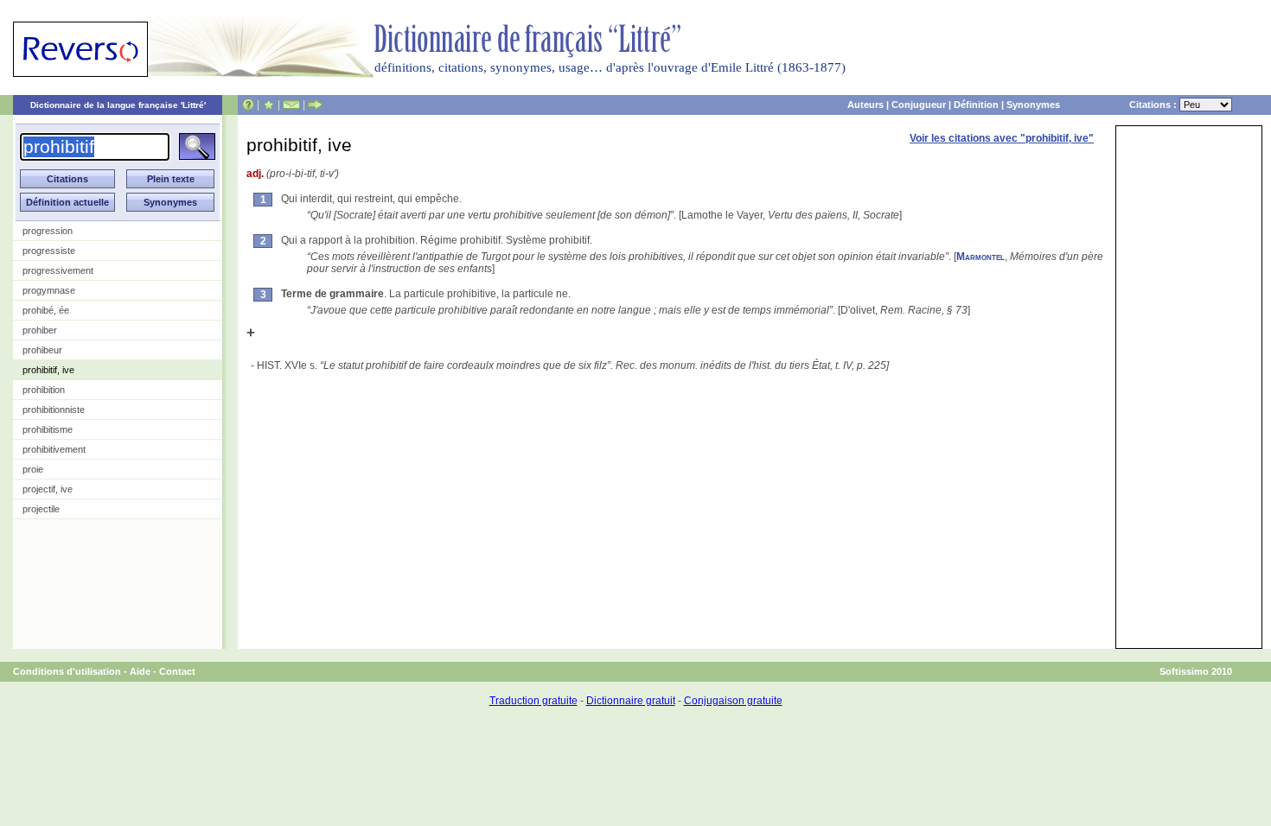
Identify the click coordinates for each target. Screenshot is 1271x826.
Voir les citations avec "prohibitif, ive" (1002, 138)
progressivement (57, 270)
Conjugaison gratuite (733, 701)
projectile (41, 509)
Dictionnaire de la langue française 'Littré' (118, 105)
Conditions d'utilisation (67, 671)
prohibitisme (47, 429)
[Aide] (248, 104)
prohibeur (42, 350)
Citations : (1154, 104)
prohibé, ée (45, 310)
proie (32, 469)
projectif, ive (47, 489)
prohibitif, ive (48, 370)
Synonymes (1033, 104)
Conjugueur (918, 104)
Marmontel (980, 257)
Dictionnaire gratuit (630, 701)
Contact (177, 671)
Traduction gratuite (533, 701)
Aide (140, 671)
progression (47, 231)
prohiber (39, 330)
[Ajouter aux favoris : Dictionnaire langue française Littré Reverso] (268, 104)
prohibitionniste (53, 409)
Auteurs (865, 104)
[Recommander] (315, 104)
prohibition (43, 389)
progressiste (48, 250)
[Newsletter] (291, 104)
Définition (976, 104)
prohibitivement (54, 449)
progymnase (48, 290)
